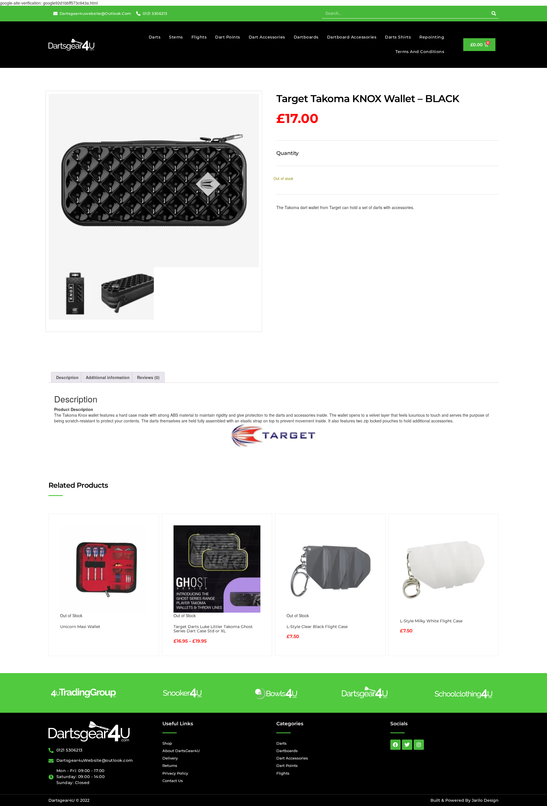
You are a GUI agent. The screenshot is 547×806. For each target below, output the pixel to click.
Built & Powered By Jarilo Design (464, 800)
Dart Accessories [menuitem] (267, 37)
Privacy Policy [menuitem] (175, 773)
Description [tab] (67, 377)
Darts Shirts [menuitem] (398, 37)
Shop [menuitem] (167, 743)
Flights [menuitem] (199, 37)
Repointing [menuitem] (431, 37)
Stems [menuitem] (176, 37)
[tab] (273, 409)
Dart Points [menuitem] (227, 37)
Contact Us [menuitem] (172, 780)
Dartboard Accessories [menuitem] (352, 37)
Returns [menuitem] (169, 765)
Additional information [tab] (108, 377)
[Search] (494, 13)
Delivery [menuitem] (170, 758)
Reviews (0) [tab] (148, 377)
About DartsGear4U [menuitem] (181, 750)
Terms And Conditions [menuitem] (419, 51)
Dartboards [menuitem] (306, 37)
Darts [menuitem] (155, 37)
